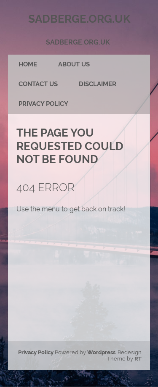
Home (28, 64)
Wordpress (101, 352)
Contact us (38, 84)
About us (74, 64)
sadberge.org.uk (78, 42)
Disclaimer (97, 84)
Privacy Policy (43, 104)
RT (138, 358)
